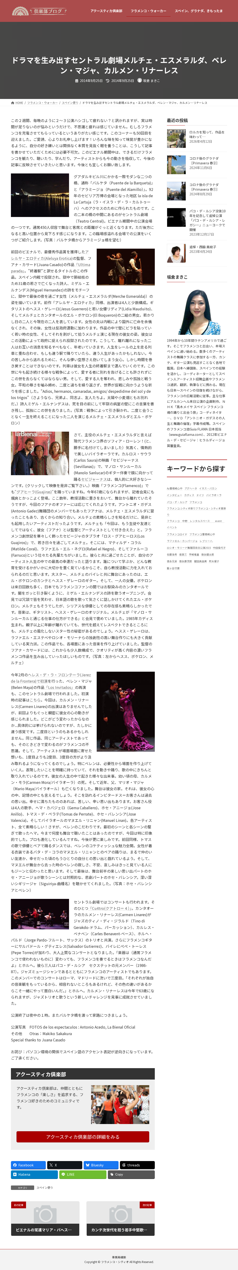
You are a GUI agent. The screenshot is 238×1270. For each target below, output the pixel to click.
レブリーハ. (206, 540)
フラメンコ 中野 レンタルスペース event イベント (195, 524)
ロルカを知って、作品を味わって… (207, 134)
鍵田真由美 (200, 561)
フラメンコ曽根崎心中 (202, 534)
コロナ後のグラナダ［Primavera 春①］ (204, 187)
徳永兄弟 (172, 561)
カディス (189, 495)
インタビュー (174, 495)
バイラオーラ (213, 495)
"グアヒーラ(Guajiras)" (34, 491)
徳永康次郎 (185, 561)
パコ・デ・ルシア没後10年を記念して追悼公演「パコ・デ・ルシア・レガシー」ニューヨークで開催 (207, 220)
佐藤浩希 (172, 554)
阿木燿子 (214, 561)
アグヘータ (191, 488)
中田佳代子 (219, 547)
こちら (35, 700)
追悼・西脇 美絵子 (202, 246)
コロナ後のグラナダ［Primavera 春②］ (204, 160)
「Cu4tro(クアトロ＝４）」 (110, 908)
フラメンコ (195, 502)
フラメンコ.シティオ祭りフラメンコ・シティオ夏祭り (196, 511)
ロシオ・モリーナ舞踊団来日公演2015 (189, 547)
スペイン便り (44, 1187)
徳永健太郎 (207, 554)
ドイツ (200, 495)
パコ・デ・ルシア (177, 502)
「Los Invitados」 (59, 687)
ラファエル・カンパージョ (182, 540)
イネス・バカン (208, 488)
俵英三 (183, 554)
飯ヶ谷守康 (173, 568)
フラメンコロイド (177, 534)
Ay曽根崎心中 (174, 488)
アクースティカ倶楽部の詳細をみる (83, 1136)
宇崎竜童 (194, 554)
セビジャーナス (94, 479)
